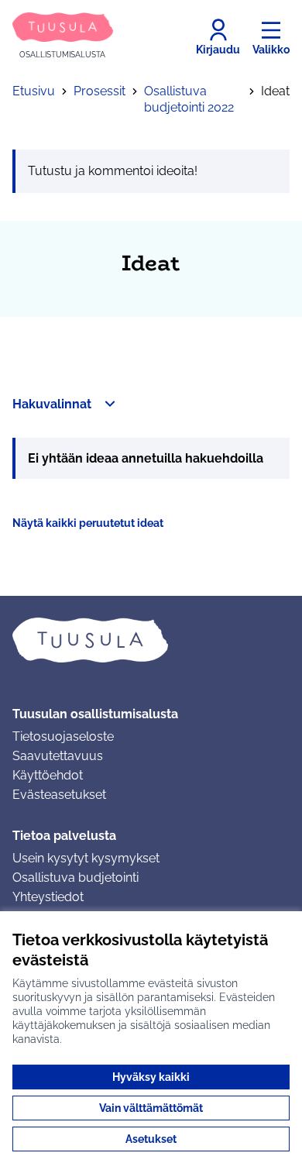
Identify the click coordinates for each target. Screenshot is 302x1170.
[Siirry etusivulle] (151, 640)
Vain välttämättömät (151, 1108)
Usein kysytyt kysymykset (86, 858)
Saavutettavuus (57, 755)
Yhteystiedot (48, 897)
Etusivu (33, 91)
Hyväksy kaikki (151, 1077)
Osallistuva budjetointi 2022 (189, 99)
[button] (65, 403)
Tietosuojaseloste (63, 736)
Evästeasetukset (59, 794)
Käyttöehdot (47, 775)
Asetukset (151, 1139)
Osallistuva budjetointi (75, 877)
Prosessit (99, 91)
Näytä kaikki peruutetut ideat (87, 523)
